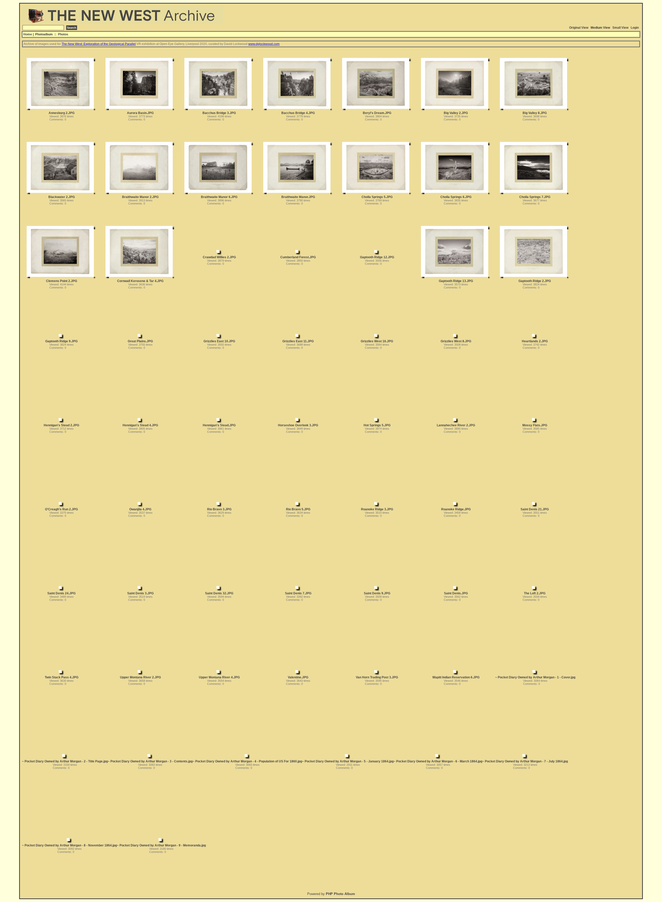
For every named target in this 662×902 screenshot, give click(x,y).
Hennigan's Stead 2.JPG (61, 425)
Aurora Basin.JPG (140, 113)
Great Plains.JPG (140, 341)
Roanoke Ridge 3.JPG (377, 509)
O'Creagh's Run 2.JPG (61, 509)
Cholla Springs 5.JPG (377, 197)
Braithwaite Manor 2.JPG (140, 197)
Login (635, 27)
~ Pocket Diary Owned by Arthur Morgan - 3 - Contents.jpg (150, 761)
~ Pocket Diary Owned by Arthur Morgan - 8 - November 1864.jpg (69, 845)
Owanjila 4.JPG (140, 509)
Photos (63, 34)
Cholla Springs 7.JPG (534, 197)
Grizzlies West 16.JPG (377, 341)
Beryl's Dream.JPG (377, 113)
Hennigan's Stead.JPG (219, 425)
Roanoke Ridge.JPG (456, 509)
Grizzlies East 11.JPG (298, 341)
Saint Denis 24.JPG (61, 593)
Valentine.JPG (298, 677)
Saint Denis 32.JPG (219, 593)
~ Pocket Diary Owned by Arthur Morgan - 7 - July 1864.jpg (525, 761)
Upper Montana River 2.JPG (140, 677)
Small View (620, 27)
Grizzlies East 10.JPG (219, 341)
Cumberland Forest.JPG (298, 257)
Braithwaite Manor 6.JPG (219, 197)
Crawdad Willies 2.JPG (219, 257)
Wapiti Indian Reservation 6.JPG (455, 677)
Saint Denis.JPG (456, 593)
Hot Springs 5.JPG (377, 425)
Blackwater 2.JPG (61, 197)
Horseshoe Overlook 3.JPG (298, 425)
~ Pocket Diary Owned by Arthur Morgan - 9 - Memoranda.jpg (161, 845)
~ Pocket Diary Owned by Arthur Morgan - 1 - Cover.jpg (535, 677)
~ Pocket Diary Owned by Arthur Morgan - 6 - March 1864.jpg (438, 761)
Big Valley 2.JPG (456, 113)
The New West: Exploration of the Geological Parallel (99, 44)
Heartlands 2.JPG (535, 341)
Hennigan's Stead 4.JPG (140, 425)
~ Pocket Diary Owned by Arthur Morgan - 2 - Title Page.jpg (65, 761)
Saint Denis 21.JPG (535, 509)
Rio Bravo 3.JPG (219, 509)
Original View (578, 27)
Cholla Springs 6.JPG (455, 197)
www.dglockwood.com (264, 44)
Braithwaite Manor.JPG (298, 197)
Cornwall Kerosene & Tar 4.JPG (140, 281)
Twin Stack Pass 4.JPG (61, 677)
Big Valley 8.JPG (535, 113)
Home (27, 34)
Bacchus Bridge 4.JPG (298, 113)
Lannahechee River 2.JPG (456, 425)
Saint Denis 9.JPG (377, 593)
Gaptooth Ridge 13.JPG (456, 281)
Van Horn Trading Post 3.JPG (377, 677)
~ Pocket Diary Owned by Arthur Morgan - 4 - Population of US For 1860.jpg (247, 761)
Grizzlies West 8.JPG (456, 341)
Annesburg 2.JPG (61, 113)
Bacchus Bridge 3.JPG (219, 113)
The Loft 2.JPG (534, 593)
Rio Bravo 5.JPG (298, 509)
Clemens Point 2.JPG (61, 281)
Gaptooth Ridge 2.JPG (534, 281)
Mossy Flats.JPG (534, 425)
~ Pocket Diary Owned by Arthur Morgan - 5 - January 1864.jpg (348, 761)
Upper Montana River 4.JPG (219, 677)
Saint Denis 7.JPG (298, 593)
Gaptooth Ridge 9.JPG (61, 341)
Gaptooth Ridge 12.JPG (377, 257)
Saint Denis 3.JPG (140, 593)
